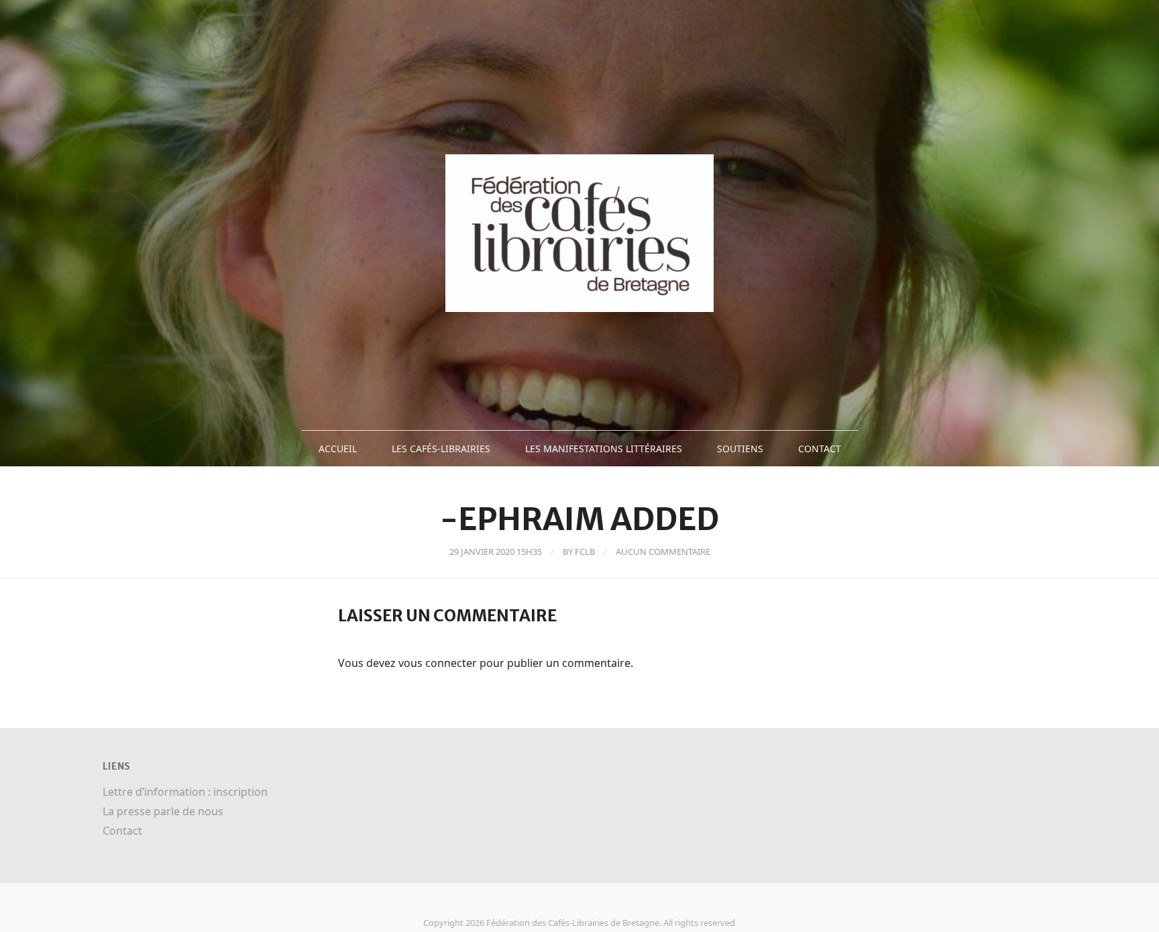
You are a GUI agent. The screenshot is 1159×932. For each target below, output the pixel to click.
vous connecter (437, 663)
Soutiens (740, 448)
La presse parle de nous (163, 811)
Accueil (338, 448)
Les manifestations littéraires (603, 448)
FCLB (585, 552)
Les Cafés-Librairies (441, 448)
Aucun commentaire (663, 552)
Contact (819, 448)
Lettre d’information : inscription (185, 791)
